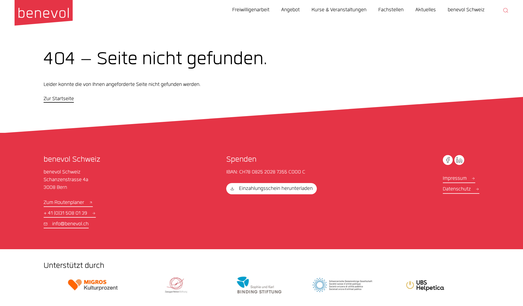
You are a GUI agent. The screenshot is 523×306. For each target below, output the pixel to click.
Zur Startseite (59, 99)
